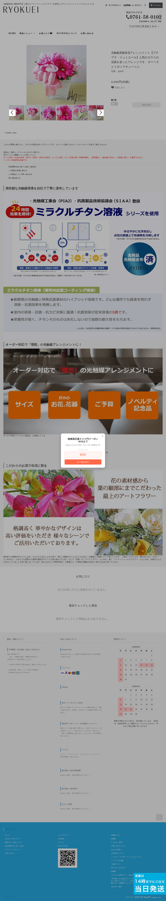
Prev (12, 112)
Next (100, 112)
